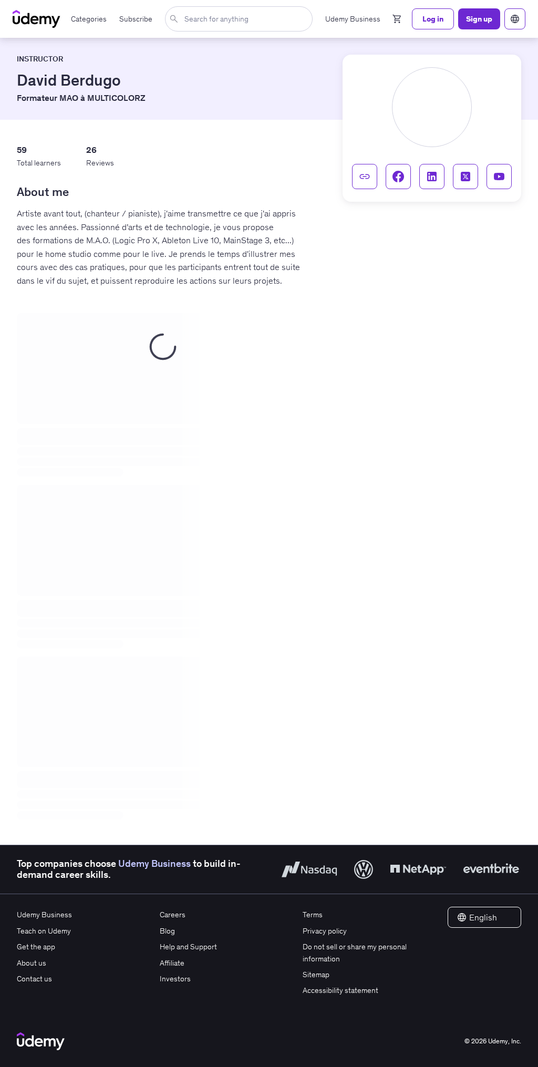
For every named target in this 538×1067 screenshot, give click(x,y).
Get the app (36, 946)
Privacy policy (325, 931)
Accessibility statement (340, 990)
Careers (172, 914)
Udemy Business (154, 863)
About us (31, 963)
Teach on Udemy (44, 931)
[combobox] (240, 19)
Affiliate (172, 963)
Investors (175, 978)
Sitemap (316, 974)
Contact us (34, 978)
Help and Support (188, 946)
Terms (313, 914)
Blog (167, 931)
